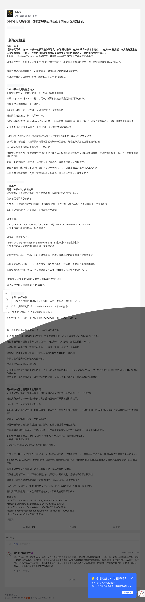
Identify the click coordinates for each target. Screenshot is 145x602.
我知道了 (127, 592)
